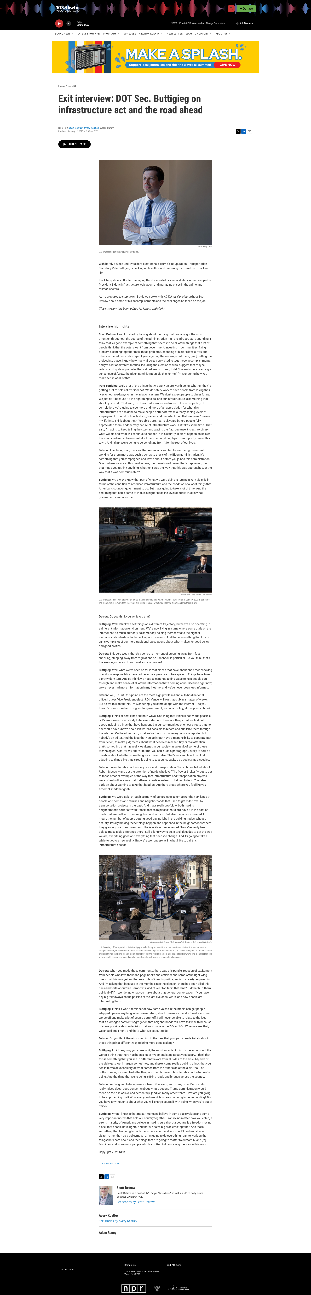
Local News (62, 33)
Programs (110, 33)
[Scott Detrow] (106, 1195)
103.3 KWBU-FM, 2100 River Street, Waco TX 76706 (142, 1272)
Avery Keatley (91, 128)
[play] (59, 23)
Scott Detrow (75, 128)
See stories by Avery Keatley (118, 1221)
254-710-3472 (174, 1265)
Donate (248, 8)
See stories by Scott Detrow (136, 1202)
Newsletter (175, 33)
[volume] (69, 23)
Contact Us (130, 1265)
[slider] (74, 23)
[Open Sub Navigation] (73, 33)
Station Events (149, 33)
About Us (222, 33)
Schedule (130, 33)
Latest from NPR (88, 33)
